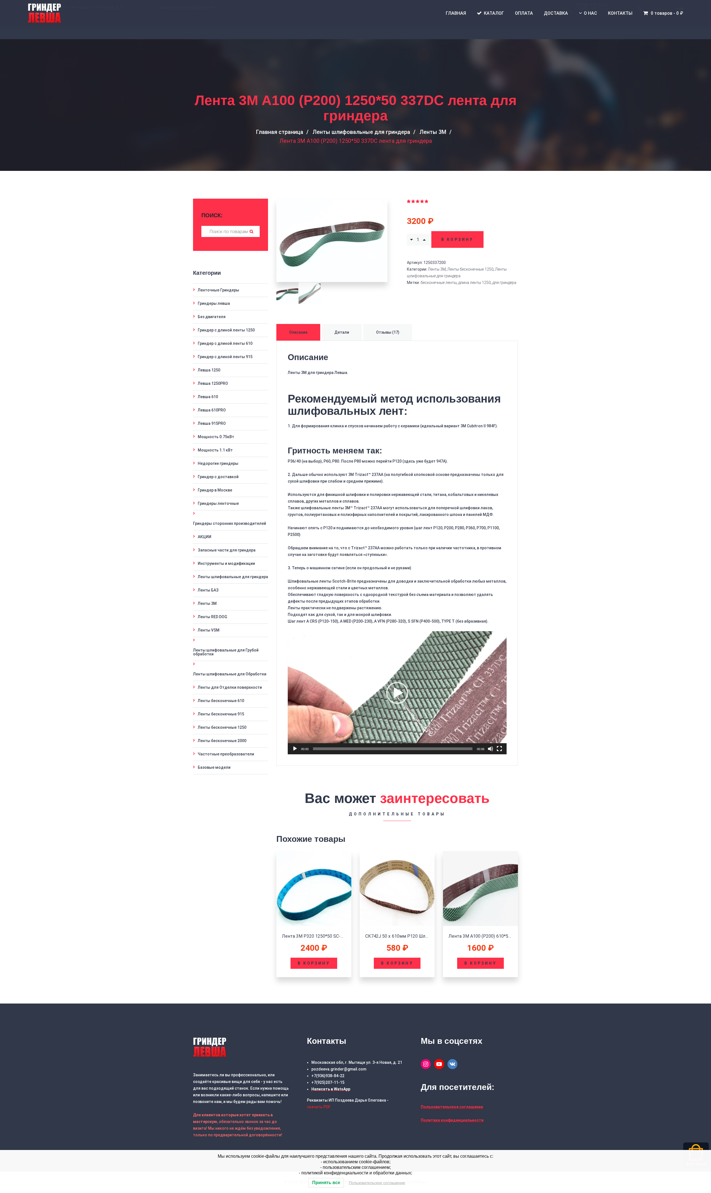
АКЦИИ (204, 537)
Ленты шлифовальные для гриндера (361, 132)
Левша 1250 (209, 370)
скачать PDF (319, 1107)
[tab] (299, 332)
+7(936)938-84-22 (327, 1076)
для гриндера (504, 282)
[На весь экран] (499, 749)
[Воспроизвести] (295, 749)
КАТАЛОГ (494, 13)
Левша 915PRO (212, 423)
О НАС (590, 13)
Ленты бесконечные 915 (221, 714)
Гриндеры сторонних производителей (229, 523)
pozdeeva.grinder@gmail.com (338, 1069)
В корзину (457, 239)
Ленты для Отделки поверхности (230, 687)
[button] (397, 693)
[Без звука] (490, 749)
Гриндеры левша (214, 303)
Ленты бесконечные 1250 (470, 269)
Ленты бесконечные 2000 (222, 740)
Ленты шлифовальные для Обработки (229, 674)
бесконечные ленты (438, 282)
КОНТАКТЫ (620, 13)
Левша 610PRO (212, 410)
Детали (341, 332)
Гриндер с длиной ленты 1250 (226, 330)
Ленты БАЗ (208, 590)
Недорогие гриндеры (218, 463)
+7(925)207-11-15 (327, 1082)
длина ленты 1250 (474, 282)
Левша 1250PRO (213, 383)
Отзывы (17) (387, 332)
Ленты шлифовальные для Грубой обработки (226, 652)
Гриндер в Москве (215, 490)
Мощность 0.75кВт (216, 437)
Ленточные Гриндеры (218, 290)
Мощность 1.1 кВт (215, 450)
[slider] (392, 748)
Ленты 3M (432, 132)
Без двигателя (212, 317)
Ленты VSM (208, 630)
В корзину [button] (314, 963)
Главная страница (279, 132)
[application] (397, 692)
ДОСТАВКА (556, 13)
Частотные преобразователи (226, 754)
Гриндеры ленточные (218, 503)
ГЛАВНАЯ (456, 13)
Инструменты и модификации (226, 563)
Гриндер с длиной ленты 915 (225, 357)
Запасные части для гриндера (227, 550)
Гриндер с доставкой (218, 477)
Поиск (251, 231)
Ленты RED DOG (212, 617)
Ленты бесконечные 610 (221, 700)
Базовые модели (214, 767)
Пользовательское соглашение (377, 1182)
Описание (298, 332)
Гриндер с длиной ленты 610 (225, 343)
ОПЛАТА (524, 13)
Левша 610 (208, 397)
